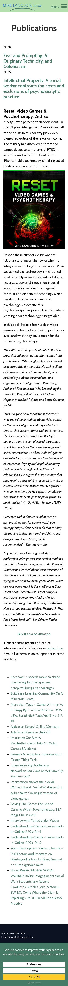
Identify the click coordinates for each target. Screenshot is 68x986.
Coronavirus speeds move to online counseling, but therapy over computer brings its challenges (35, 682)
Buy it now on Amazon (34, 634)
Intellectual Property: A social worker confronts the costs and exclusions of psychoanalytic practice (33, 88)
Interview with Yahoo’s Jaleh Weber (35, 821)
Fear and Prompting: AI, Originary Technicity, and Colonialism (27, 61)
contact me (54, 648)
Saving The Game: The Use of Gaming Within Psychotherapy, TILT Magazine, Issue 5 (36, 809)
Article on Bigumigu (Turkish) (30, 732)
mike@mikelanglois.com (21, 937)
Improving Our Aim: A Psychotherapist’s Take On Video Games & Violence (34, 743)
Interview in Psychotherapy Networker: (37, 770)
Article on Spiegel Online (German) (35, 727)
